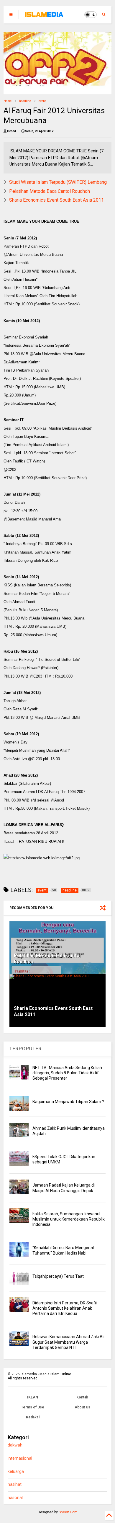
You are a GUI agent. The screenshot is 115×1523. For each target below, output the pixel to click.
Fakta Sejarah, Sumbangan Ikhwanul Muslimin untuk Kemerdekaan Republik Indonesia (68, 1219)
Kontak (82, 1397)
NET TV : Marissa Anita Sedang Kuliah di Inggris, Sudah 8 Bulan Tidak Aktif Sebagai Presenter (67, 1072)
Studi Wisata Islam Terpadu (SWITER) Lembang (58, 182)
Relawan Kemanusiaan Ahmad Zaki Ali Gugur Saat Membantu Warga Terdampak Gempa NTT (68, 1342)
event (42, 101)
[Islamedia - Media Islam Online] (44, 16)
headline (25, 101)
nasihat (15, 1484)
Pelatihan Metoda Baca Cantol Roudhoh (49, 191)
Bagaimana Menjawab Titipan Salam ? (68, 1101)
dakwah (15, 1445)
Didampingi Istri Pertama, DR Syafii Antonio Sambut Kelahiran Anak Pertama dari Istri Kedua (64, 1308)
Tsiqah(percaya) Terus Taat (58, 1276)
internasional (20, 1458)
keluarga (16, 1471)
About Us (82, 1407)
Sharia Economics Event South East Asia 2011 (56, 200)
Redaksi (33, 1417)
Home (8, 101)
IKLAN (32, 1397)
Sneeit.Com (68, 1512)
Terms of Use (32, 1407)
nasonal (15, 1497)
